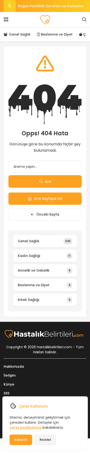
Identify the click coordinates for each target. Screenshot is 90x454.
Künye (9, 384)
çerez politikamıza (25, 427)
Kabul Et (20, 439)
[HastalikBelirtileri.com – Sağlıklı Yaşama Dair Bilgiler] (45, 20)
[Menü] (6, 19)
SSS (6, 393)
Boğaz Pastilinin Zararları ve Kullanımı (50, 6)
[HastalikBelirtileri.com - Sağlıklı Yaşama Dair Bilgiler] (45, 333)
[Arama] (84, 20)
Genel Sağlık (19, 34)
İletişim (10, 375)
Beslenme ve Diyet (56, 34)
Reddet (45, 439)
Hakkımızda (14, 366)
